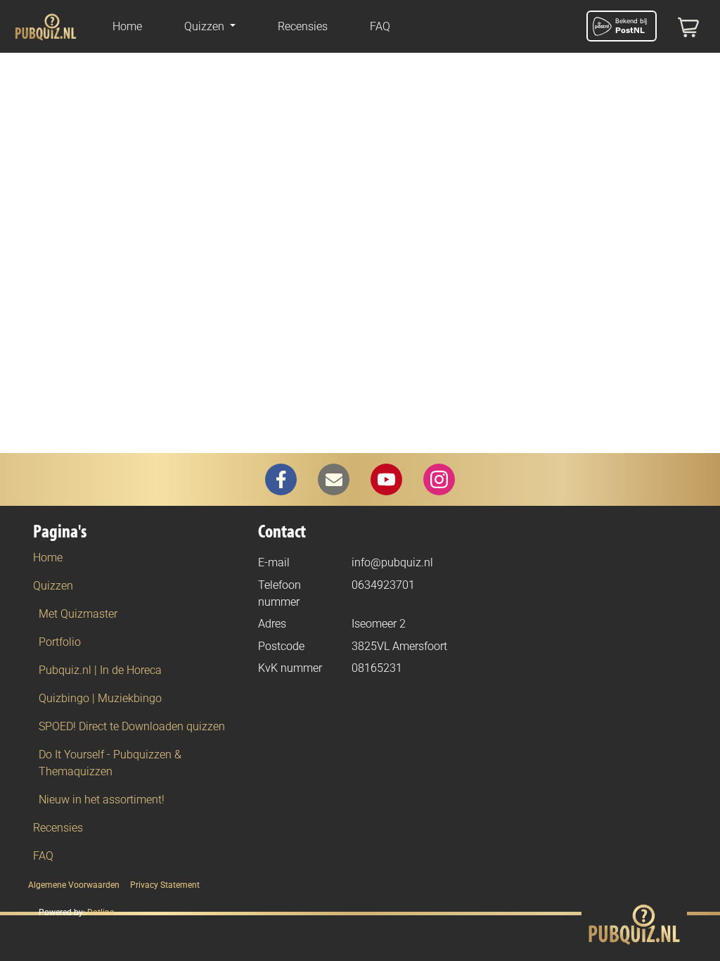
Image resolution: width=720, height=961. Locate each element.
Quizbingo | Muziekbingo (100, 698)
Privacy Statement (165, 885)
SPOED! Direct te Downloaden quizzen (132, 726)
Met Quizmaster (78, 613)
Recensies (303, 26)
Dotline (100, 912)
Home (127, 26)
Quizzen (53, 585)
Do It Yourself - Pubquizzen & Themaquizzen (110, 763)
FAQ (380, 26)
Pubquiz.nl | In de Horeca (100, 670)
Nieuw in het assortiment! (102, 799)
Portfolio (60, 642)
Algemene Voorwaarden (74, 885)
